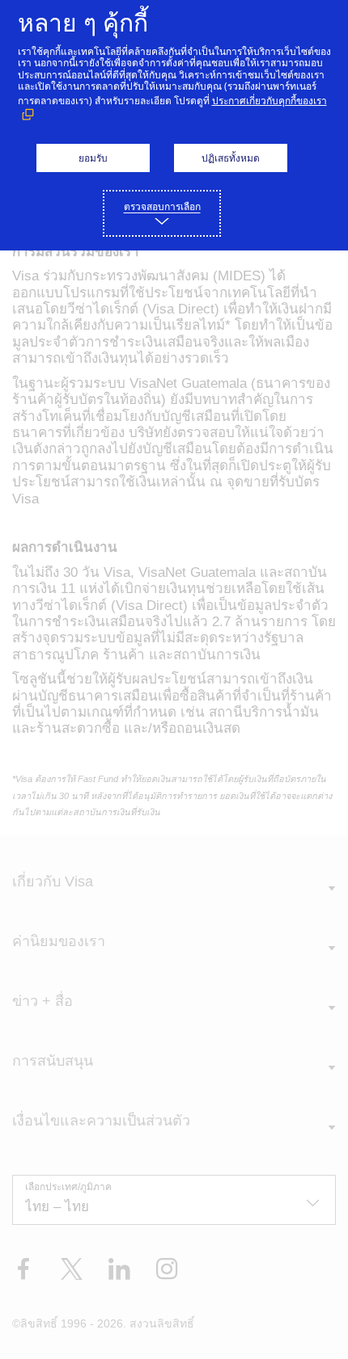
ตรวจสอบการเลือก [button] (162, 206)
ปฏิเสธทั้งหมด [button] (231, 158)
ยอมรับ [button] (93, 158)
